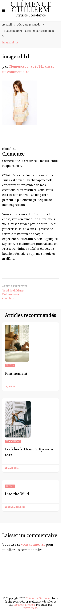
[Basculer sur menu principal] (3, 10)
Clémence (17, 67)
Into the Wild (17, 494)
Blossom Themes (24, 605)
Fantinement (16, 373)
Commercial (13, 441)
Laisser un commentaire (28, 69)
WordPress (30, 608)
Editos (10, 365)
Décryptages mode (28, 25)
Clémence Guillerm (30, 7)
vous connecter (33, 545)
